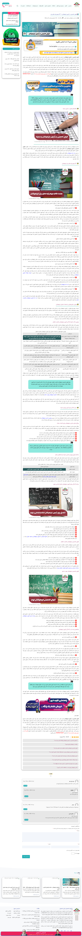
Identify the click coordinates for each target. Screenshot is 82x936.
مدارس (70, 6)
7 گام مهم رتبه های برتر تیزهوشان (12, 18)
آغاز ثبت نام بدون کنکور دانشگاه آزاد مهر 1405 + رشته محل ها (30, 911)
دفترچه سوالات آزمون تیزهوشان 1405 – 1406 (31, 887)
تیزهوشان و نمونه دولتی (68, 18)
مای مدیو (9, 917)
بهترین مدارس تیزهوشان (46, 418)
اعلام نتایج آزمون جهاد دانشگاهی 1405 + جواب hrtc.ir (11, 74)
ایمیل (49, 844)
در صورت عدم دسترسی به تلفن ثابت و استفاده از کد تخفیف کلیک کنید (59, 53)
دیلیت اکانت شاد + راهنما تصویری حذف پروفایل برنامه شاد (11, 64)
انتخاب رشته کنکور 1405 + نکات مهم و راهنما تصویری (12, 59)
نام (78, 844)
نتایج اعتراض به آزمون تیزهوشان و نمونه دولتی (37, 536)
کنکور (66, 6)
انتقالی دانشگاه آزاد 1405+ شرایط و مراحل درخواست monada (31, 923)
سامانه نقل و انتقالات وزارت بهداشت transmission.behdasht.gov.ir (33, 930)
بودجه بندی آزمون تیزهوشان (29, 616)
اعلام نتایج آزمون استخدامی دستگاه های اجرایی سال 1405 (30, 926)
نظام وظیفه (41, 6)
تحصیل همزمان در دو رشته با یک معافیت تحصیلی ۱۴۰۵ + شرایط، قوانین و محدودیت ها (11, 54)
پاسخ (25, 785)
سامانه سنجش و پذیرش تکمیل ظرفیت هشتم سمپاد (68, 568)
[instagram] (62, 931)
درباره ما (18, 915)
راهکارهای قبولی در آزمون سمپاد (13, 15)
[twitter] (65, 931)
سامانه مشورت (8, 915)
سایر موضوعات (35, 6)
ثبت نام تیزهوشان (71, 153)
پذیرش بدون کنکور (60, 6)
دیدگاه (77, 830)
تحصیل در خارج (48, 6)
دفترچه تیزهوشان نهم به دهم (51, 395)
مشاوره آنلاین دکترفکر (16, 917)
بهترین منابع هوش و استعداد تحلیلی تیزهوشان (12, 21)
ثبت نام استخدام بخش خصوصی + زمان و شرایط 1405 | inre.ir (30, 915)
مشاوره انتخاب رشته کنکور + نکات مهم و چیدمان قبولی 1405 (12, 69)
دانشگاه (53, 6)
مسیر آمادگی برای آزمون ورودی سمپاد (11, 24)
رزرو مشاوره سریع (17, 911)
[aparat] (71, 931)
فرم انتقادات (28, 6)
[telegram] (68, 931)
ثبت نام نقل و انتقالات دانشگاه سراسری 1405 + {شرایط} (30, 919)
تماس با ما (23, 6)
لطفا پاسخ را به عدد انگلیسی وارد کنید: (72, 850)
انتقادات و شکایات (17, 913)
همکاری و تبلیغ (8, 911)
